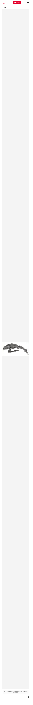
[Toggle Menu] (28, 2)
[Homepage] (4, 2)
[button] (28, 697)
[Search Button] (23, 2)
